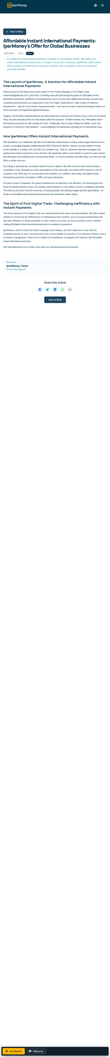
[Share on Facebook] (40, 289)
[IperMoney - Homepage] (16, 5)
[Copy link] (70, 289)
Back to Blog (16, 31)
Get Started (16, 1051)
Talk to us (38, 1051)
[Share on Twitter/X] (47, 289)
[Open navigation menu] (102, 5)
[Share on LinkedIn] (55, 289)
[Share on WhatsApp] (62, 289)
